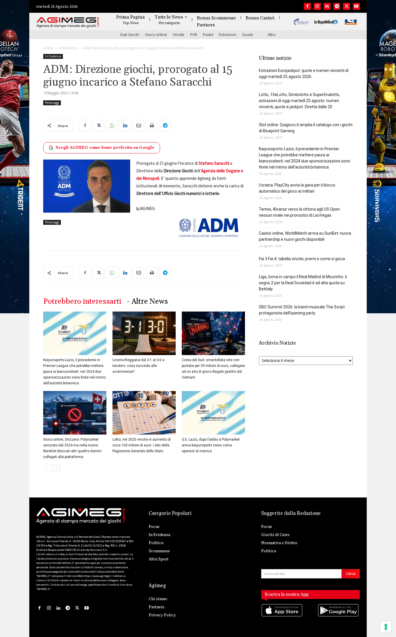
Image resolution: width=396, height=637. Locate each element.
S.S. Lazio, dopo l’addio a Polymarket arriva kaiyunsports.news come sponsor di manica (211, 445)
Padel (208, 34)
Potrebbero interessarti (82, 301)
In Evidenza (68, 48)
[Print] (151, 125)
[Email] (138, 125)
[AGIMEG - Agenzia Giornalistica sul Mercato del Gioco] (67, 22)
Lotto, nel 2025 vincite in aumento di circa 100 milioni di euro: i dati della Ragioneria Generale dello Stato (141, 445)
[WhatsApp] (111, 125)
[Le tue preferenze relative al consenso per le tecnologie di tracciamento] (385, 626)
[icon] (282, 616)
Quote (247, 34)
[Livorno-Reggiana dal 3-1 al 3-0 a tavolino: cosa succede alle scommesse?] (144, 333)
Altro (272, 34)
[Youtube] (356, 6)
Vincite (178, 34)
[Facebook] (307, 6)
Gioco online (156, 34)
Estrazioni (227, 34)
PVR (193, 34)
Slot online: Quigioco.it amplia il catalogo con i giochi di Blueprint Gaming (306, 127)
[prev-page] (46, 468)
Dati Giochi (129, 34)
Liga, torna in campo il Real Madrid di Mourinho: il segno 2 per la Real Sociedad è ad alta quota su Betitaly (303, 282)
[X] (346, 6)
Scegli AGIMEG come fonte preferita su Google (105, 147)
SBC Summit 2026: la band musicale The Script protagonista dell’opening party (302, 310)
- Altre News (147, 301)
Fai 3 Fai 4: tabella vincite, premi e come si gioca (302, 258)
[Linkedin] (327, 6)
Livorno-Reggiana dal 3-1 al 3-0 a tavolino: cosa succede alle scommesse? (138, 366)
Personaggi (52, 103)
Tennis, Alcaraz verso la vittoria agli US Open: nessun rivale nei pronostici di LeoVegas (300, 212)
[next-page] (56, 468)
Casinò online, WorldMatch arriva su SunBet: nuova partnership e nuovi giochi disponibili (305, 236)
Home (48, 48)
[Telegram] (336, 6)
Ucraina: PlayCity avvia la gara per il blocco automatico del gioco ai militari (297, 188)
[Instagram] (317, 6)
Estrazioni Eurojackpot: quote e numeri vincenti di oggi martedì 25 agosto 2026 (303, 73)
